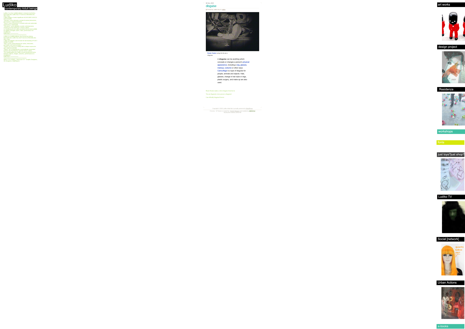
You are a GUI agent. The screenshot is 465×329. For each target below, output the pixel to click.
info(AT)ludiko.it (23, 33)
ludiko (223, 9)
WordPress (249, 108)
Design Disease (234, 111)
